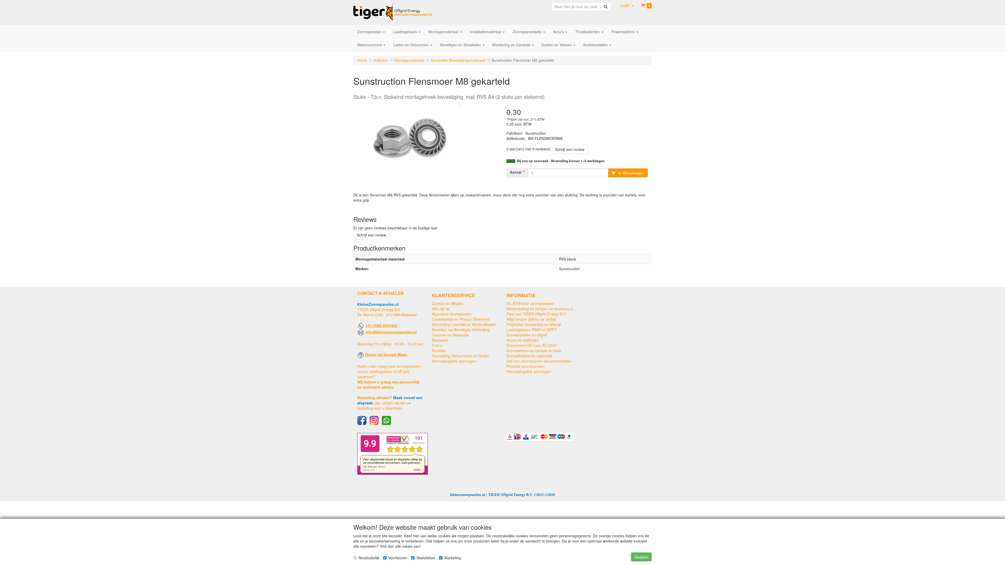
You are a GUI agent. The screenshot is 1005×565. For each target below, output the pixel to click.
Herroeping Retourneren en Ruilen (460, 355)
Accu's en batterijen (522, 340)
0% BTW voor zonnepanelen (530, 303)
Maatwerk (440, 340)
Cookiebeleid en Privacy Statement (461, 319)
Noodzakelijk (369, 557)
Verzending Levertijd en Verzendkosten (464, 324)
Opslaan (641, 557)
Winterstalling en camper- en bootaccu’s (539, 308)
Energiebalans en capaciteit (529, 355)
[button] (627, 5)
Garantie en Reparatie (450, 334)
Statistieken (426, 557)
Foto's (437, 345)
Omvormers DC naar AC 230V (531, 345)
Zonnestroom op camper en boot (533, 350)
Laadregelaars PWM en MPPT (531, 329)
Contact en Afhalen (448, 303)
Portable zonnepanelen (525, 366)
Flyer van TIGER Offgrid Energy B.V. (536, 314)
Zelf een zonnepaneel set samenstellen (539, 361)
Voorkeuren (397, 557)
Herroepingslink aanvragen (454, 361)
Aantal (515, 172)
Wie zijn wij (441, 308)
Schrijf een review (569, 149)
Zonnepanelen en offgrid (526, 334)
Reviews (439, 350)
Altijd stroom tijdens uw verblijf (531, 319)
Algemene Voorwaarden (452, 314)
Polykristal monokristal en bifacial (533, 324)
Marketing (452, 557)
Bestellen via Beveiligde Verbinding (460, 329)
